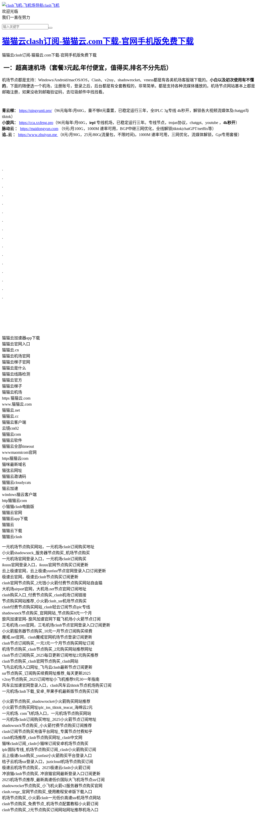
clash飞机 (51, 5)
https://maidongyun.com (39, 128)
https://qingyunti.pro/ (35, 110)
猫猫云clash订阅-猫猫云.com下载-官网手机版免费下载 (98, 41)
